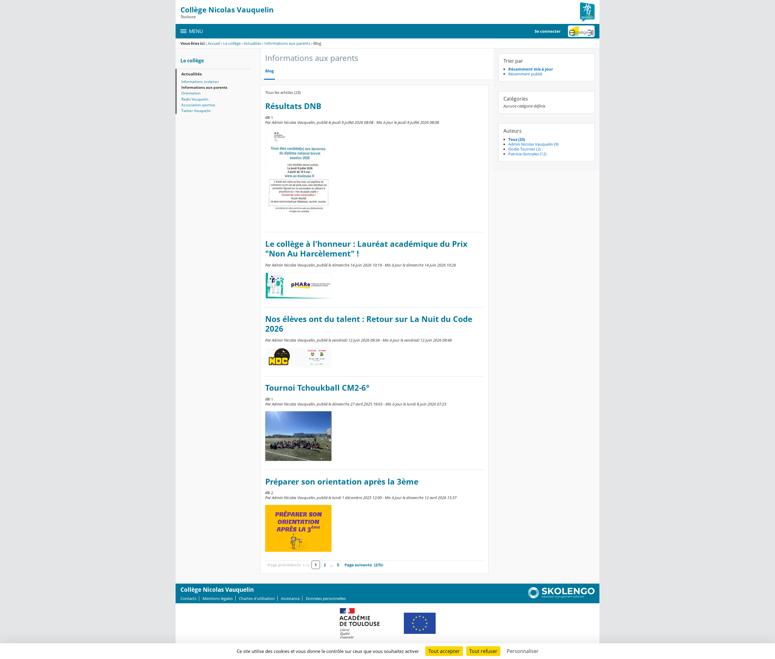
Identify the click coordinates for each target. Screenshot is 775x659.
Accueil (214, 43)
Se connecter (548, 31)
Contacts (188, 598)
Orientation (190, 93)
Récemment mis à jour (530, 69)
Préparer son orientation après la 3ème (341, 481)
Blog (269, 71)
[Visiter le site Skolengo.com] (561, 597)
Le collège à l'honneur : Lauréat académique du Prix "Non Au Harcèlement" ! (366, 249)
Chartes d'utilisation (257, 598)
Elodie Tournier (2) (524, 149)
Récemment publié (525, 73)
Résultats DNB (293, 106)
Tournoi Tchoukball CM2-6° (317, 387)
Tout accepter (444, 651)
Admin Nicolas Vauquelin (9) (533, 144)
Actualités (252, 43)
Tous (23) (516, 139)
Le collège (232, 43)
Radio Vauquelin (194, 99)
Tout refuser (483, 651)
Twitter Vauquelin (196, 110)
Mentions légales (218, 598)
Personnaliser (523, 651)
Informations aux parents (287, 43)
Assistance (290, 598)
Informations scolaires (200, 81)
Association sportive (198, 105)
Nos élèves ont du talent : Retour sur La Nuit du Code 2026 (368, 324)
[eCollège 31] (581, 31)
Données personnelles (326, 598)
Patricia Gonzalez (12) (527, 153)
